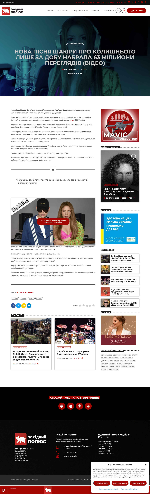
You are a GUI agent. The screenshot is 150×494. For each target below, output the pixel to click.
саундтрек (128, 364)
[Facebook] (145, 2)
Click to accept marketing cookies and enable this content (53, 221)
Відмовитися (120, 483)
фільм (103, 369)
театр (118, 366)
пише (72, 120)
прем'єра (104, 364)
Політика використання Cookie (108, 489)
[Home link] (12, 11)
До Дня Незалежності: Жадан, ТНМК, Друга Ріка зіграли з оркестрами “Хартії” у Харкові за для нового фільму (31, 355)
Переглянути (138, 483)
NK (130, 355)
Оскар (116, 361)
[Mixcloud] (139, 2)
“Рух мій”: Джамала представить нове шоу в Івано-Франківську (122, 292)
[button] (146, 465)
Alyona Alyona (106, 355)
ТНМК (127, 361)
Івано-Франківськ (126, 358)
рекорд (23, 298)
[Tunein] (132, 2)
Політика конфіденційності (129, 489)
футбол (39, 298)
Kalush (124, 355)
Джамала (104, 361)
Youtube (15, 298)
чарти (110, 369)
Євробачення (113, 358)
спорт (31, 298)
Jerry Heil (116, 355)
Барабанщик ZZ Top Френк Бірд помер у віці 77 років (73, 353)
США (121, 361)
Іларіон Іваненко (25, 292)
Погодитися (102, 483)
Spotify (134, 355)
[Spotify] (136, 2)
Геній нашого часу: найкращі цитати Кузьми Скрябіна (119, 191)
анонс (133, 361)
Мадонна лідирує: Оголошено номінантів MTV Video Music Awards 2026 (124, 303)
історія (116, 369)
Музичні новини (75, 43)
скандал (104, 366)
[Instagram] (142, 2)
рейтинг (113, 364)
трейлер (124, 366)
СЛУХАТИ (137, 11)
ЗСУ (111, 361)
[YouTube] (129, 2)
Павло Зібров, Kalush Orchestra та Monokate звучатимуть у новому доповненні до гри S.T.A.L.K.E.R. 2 (121, 271)
